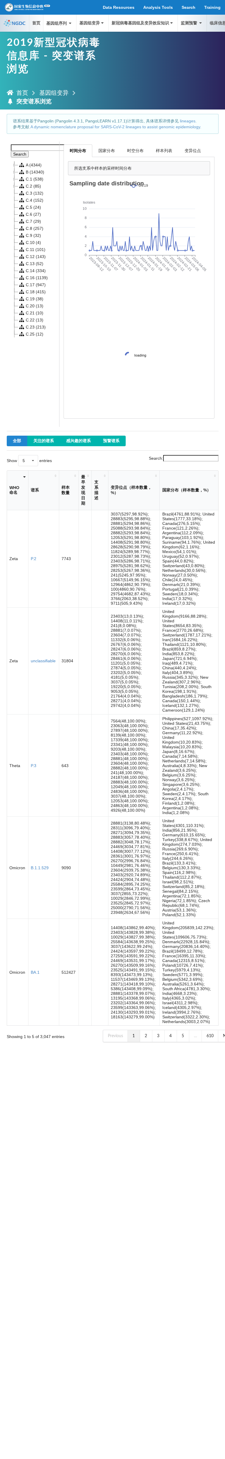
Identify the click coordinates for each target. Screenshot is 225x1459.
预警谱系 (111, 441)
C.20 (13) (34, 306)
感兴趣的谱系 (78, 441)
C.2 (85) (33, 186)
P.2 (33, 558)
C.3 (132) (34, 193)
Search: (156, 458)
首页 (36, 23)
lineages (187, 121)
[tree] (33, 249)
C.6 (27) (33, 214)
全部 (17, 441)
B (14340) (35, 172)
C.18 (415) (36, 291)
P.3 (33, 765)
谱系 (35, 490)
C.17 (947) (36, 284)
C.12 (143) (36, 256)
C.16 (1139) (37, 277)
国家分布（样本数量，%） (186, 490)
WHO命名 (14, 490)
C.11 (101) (35, 249)
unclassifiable (43, 660)
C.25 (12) (34, 334)
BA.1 (35, 972)
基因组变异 (89, 23)
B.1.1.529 (40, 867)
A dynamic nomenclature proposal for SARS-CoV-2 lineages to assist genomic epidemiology (115, 126)
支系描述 (96, 490)
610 (210, 1036)
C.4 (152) (34, 200)
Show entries (29, 460)
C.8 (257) (34, 228)
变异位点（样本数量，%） (131, 490)
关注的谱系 (43, 441)
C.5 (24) (33, 207)
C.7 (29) (33, 221)
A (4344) (34, 165)
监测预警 (189, 23)
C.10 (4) (33, 242)
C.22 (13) (34, 320)
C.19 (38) (34, 298)
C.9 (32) (33, 235)
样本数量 (66, 490)
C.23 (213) (36, 327)
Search (19, 154)
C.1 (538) (34, 179)
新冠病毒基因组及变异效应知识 (140, 23)
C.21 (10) (34, 313)
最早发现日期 (83, 490)
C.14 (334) (36, 270)
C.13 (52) (34, 263)
